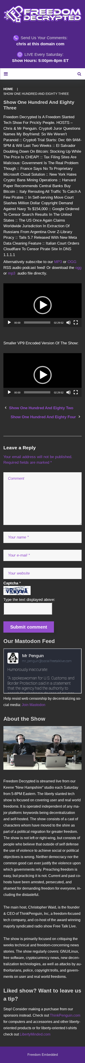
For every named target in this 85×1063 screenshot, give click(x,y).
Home (8, 89)
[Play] (9, 322)
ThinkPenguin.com (65, 1015)
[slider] (37, 322)
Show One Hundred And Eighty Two (41, 408)
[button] (43, 305)
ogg (78, 268)
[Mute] (68, 322)
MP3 (58, 262)
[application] (42, 305)
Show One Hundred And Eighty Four (43, 417)
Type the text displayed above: (29, 599)
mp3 (11, 273)
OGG (72, 262)
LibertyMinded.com (35, 1034)
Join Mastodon (33, 705)
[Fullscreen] (75, 322)
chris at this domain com (40, 44)
